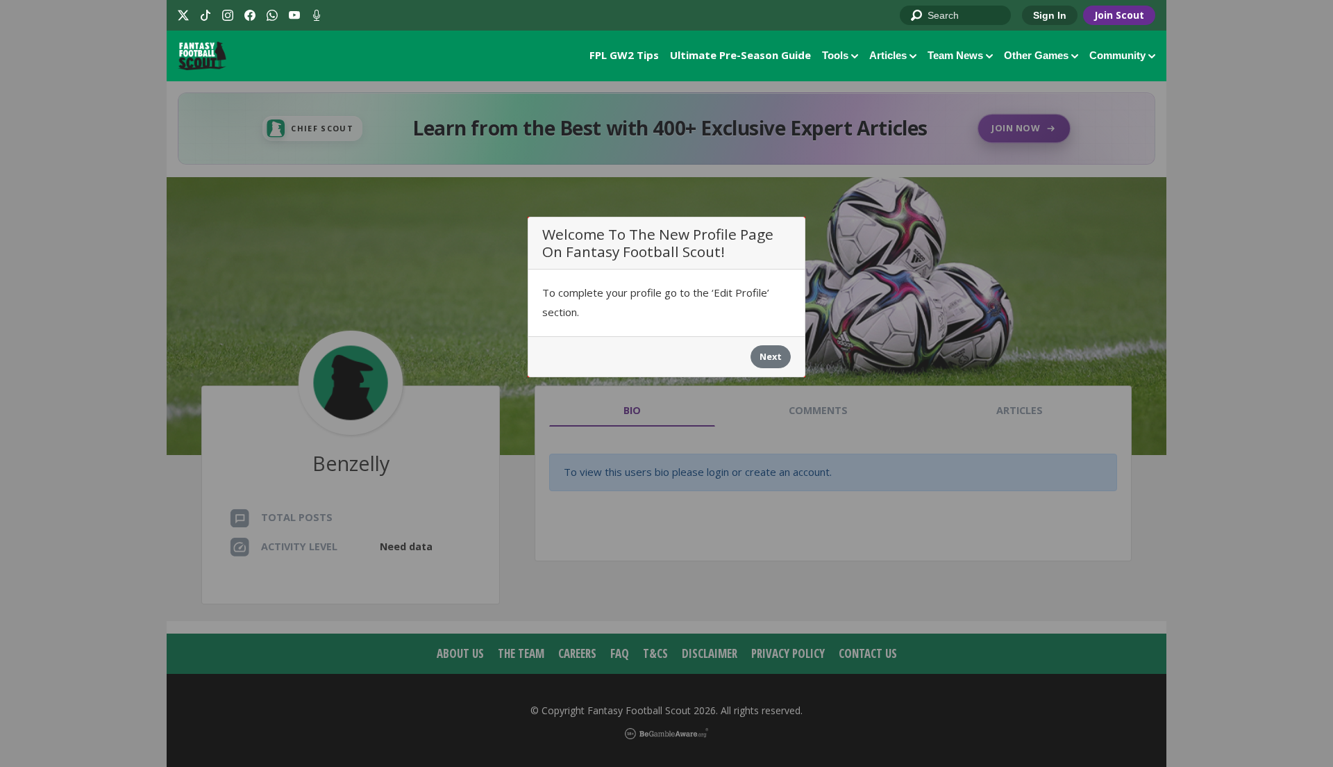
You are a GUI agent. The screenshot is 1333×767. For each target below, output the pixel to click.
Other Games (1036, 55)
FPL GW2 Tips (624, 55)
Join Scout (1119, 15)
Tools (835, 55)
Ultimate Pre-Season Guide (740, 55)
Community (1117, 55)
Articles (888, 55)
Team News (955, 55)
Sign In (1049, 15)
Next (771, 356)
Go (917, 16)
